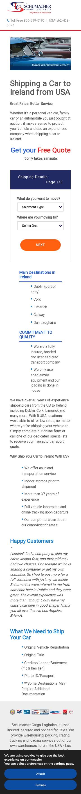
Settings (41, 785)
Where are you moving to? (37, 217)
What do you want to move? (38, 198)
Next (40, 245)
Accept (40, 774)
